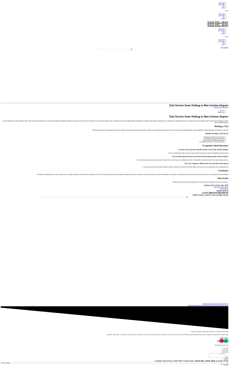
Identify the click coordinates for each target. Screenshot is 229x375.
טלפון (226, 350)
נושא (226, 357)
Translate (225, 364)
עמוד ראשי (222, 3)
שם (227, 348)
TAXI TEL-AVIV (217, 22)
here (213, 182)
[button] (114, 11)
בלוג (224, 6)
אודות (223, 7)
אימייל (226, 352)
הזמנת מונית (221, 4)
